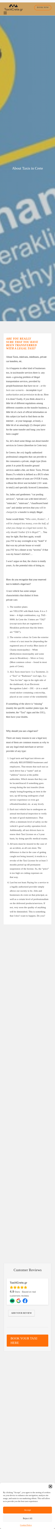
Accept (27, 1510)
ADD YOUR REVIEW (21, 1313)
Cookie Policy (26, 1525)
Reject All (27, 1518)
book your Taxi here (24, 1340)
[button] (50, 1486)
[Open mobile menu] (5, 13)
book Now (43, 7)
